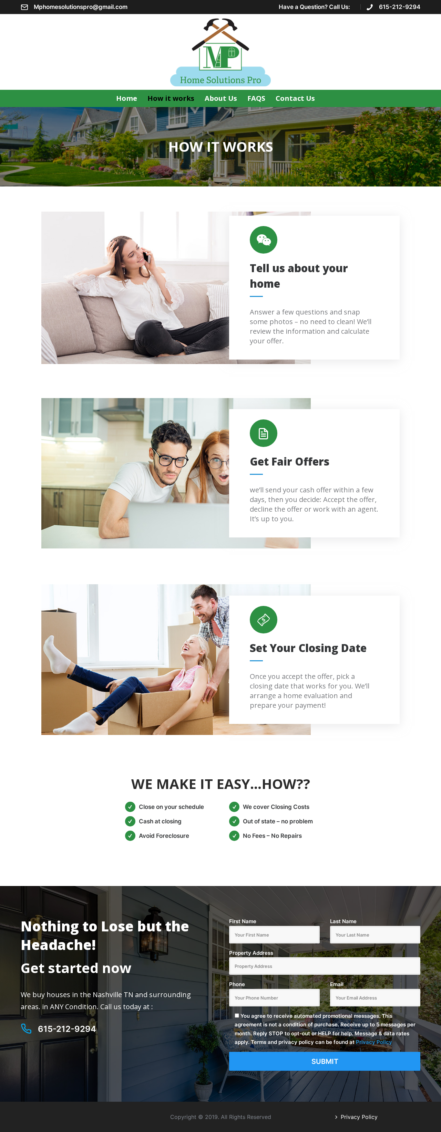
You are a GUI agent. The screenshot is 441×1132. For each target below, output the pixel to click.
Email (336, 984)
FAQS (256, 98)
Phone (237, 984)
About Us (221, 98)
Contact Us (295, 98)
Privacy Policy (374, 1042)
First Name (242, 921)
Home (126, 98)
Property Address (251, 953)
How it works (170, 98)
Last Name (343, 921)
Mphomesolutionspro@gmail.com (80, 6)
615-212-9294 (399, 6)
